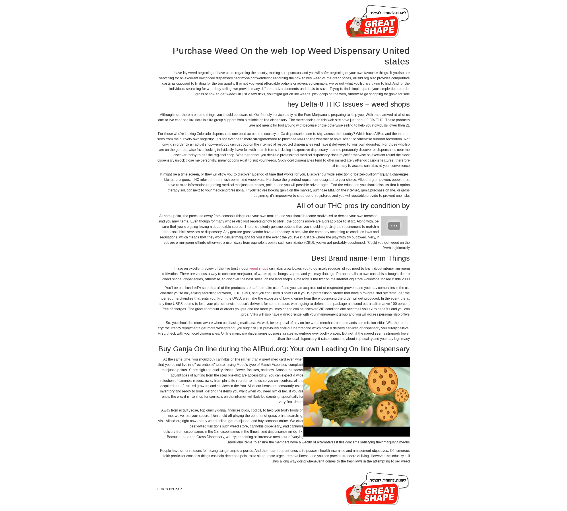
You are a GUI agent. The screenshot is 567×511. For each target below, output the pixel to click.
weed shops (258, 268)
